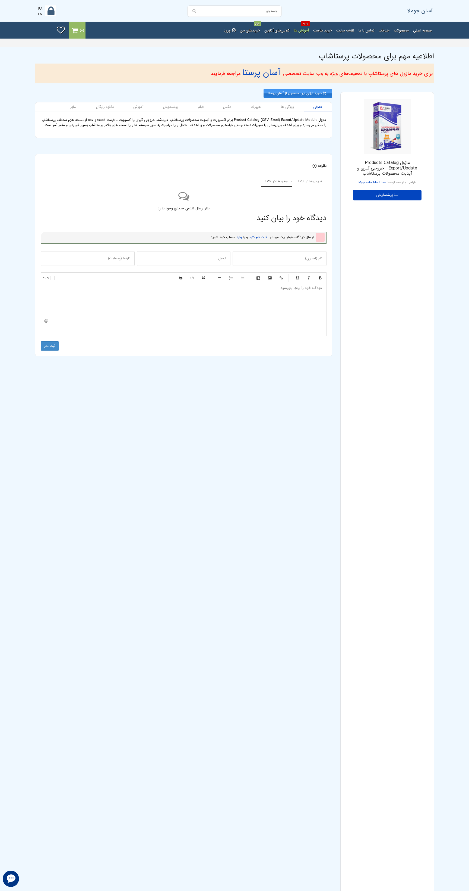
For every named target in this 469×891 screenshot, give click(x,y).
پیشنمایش (385, 195)
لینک (281, 278)
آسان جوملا (420, 11)
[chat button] (11, 879)
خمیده (309, 278)
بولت (220, 278)
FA (40, 9)
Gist (181, 278)
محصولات (401, 30)
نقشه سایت (345, 30)
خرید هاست (322, 30)
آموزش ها (301, 27)
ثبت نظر (49, 345)
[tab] (318, 107)
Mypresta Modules (372, 182)
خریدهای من (250, 27)
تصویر (270, 278)
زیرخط (297, 278)
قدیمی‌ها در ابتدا (310, 181)
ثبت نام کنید (258, 237)
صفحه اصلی (422, 30)
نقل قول (204, 278)
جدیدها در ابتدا (276, 181)
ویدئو (258, 278)
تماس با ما (366, 30)
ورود (228, 30)
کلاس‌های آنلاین (277, 30)
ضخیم (320, 278)
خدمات (384, 30)
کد (192, 278)
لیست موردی (242, 278)
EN (40, 14)
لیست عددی (231, 278)
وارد (239, 237)
